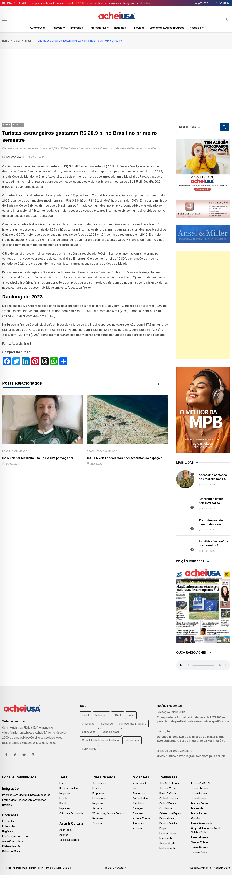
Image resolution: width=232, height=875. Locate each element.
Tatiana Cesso (15, 157)
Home (5, 40)
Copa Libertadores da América (100, 740)
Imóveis (57, 27)
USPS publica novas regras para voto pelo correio (191, 756)
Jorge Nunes (198, 798)
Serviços (139, 27)
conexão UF (89, 732)
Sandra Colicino (200, 842)
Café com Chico (11, 851)
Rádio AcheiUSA (11, 846)
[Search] (228, 19)
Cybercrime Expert (170, 813)
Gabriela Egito (167, 843)
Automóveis (37, 27)
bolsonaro (101, 715)
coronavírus (89, 748)
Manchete (178, 712)
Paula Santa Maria (201, 823)
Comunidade (19, 451)
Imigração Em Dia (201, 783)
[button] (158, 384)
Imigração (163, 712)
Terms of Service (52, 868)
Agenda (63, 834)
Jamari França (199, 788)
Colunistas (168, 777)
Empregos (76, 27)
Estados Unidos (107, 451)
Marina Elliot (198, 808)
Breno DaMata (168, 793)
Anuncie (97, 823)
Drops (163, 828)
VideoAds (141, 777)
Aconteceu (65, 829)
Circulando (166, 808)
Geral (17, 40)
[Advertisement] (116, 75)
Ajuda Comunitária (13, 841)
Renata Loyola (199, 837)
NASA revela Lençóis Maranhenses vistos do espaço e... (125, 458)
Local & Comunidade (19, 777)
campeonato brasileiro (132, 723)
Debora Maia (167, 818)
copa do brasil (110, 732)
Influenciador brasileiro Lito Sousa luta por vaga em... (38, 458)
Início (8, 868)
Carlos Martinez (169, 798)
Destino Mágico (169, 823)
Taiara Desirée (199, 847)
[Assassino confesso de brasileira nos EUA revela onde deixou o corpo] (185, 479)
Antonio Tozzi (168, 788)
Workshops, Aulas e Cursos (167, 27)
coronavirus (132, 740)
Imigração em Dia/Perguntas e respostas (26, 794)
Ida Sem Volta (168, 848)
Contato (67, 868)
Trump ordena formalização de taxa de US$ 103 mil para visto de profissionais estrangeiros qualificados (89, 3)
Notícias (7, 804)
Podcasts (10, 815)
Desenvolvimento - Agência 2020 (210, 868)
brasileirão (107, 723)
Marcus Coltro (199, 803)
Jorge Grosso (199, 793)
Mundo (63, 798)
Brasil (28, 40)
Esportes (64, 808)
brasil (131, 715)
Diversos (138, 813)
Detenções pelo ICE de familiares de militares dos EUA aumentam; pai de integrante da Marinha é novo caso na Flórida (193, 740)
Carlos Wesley (168, 803)
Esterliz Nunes (168, 833)
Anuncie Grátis (20, 868)
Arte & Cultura (71, 823)
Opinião (195, 818)
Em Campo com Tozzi (15, 836)
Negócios (120, 27)
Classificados (103, 777)
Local (62, 783)
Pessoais (195, 27)
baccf (85, 715)
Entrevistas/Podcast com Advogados (24, 800)
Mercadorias (98, 27)
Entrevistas (9, 826)
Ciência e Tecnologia (71, 813)
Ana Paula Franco (170, 783)
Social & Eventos (69, 839)
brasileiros (88, 723)
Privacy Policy (36, 868)
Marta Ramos (199, 813)
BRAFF (118, 715)
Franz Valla (166, 838)
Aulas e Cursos (141, 818)
